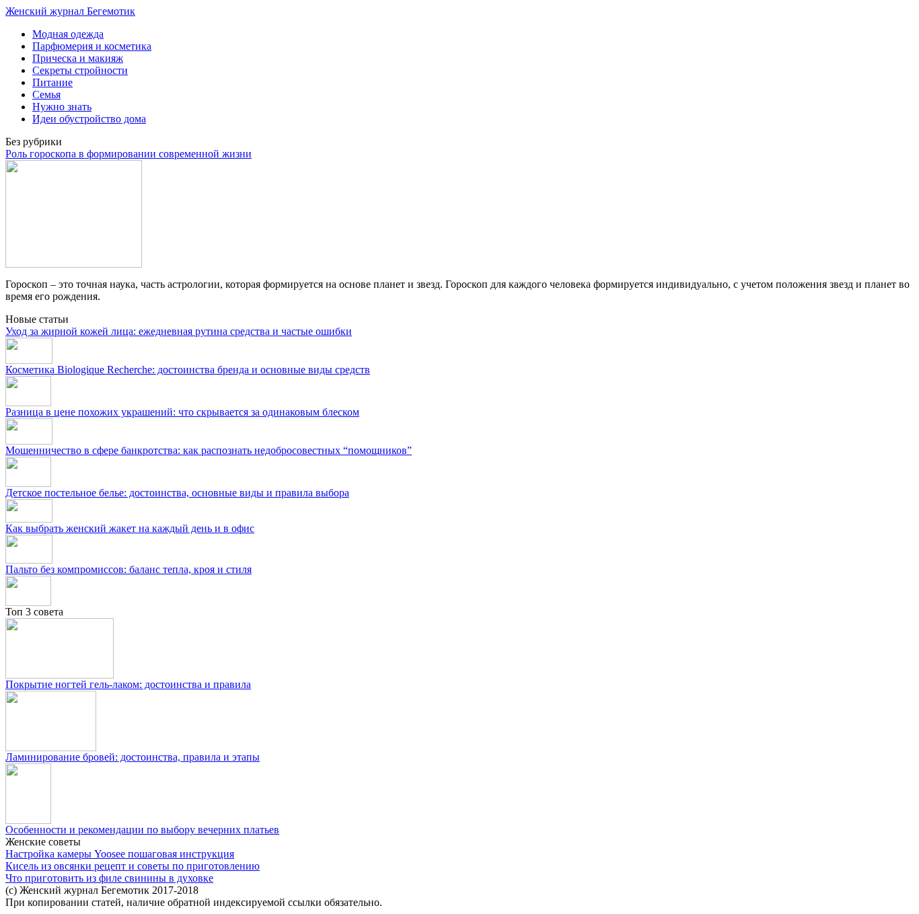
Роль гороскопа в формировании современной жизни (128, 153)
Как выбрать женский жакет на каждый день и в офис (129, 528)
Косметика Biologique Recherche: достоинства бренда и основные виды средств (187, 369)
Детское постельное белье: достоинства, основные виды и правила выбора (177, 492)
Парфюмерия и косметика (91, 46)
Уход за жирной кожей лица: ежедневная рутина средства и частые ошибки (178, 331)
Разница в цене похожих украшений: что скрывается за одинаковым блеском (182, 412)
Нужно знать (61, 106)
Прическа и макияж (77, 58)
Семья (46, 94)
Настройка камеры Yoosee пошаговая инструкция (119, 854)
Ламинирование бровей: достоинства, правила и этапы (132, 757)
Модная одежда (68, 34)
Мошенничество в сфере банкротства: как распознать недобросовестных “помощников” (208, 450)
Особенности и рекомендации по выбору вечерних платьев (142, 829)
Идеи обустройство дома (89, 118)
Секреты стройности (80, 70)
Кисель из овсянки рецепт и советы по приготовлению (132, 866)
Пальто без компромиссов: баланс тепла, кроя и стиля (128, 569)
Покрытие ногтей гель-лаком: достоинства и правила (128, 684)
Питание (52, 82)
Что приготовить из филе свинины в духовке (109, 878)
